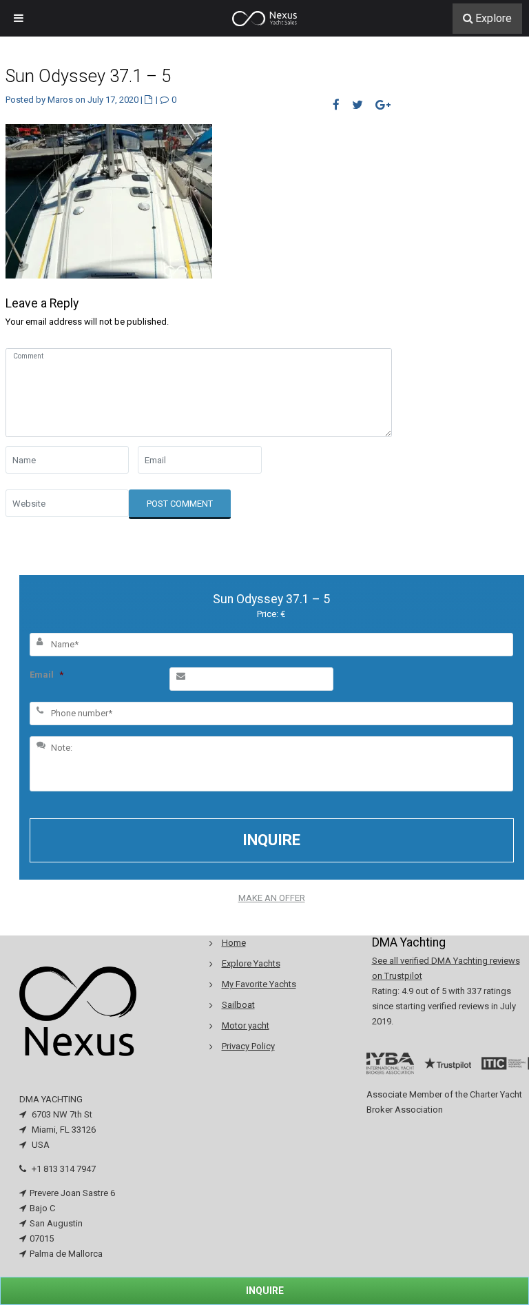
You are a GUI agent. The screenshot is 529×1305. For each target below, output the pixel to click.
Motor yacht (245, 1025)
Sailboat (238, 1005)
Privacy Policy (248, 1046)
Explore (493, 18)
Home (234, 943)
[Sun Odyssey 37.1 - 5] (109, 200)
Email (46, 674)
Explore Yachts (251, 963)
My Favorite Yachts (259, 984)
